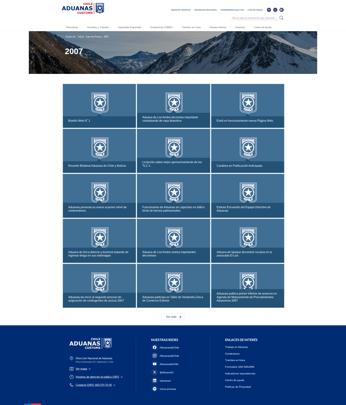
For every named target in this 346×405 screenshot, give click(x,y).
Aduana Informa (218, 27)
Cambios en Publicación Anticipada (239, 165)
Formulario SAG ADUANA (239, 366)
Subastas (240, 27)
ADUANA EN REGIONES (205, 10)
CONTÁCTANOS (255, 10)
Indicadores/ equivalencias (240, 373)
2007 (106, 36)
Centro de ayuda (234, 380)
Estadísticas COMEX (161, 27)
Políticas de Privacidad (238, 386)
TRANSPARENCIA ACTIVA (232, 10)
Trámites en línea (235, 360)
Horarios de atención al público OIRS (97, 376)
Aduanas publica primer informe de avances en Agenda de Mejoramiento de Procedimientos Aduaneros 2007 (247, 297)
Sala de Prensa (94, 36)
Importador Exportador (129, 27)
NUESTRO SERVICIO (181, 10)
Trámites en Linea (191, 27)
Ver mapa (81, 368)
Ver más (171, 316)
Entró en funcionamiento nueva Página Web (245, 120)
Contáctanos (232, 353)
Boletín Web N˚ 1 (79, 120)
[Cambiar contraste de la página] (281, 9)
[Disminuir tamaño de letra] (275, 9)
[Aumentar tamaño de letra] (268, 9)
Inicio (81, 36)
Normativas (72, 27)
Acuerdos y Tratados (98, 27)
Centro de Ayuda (262, 27)
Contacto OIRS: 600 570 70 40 (94, 384)
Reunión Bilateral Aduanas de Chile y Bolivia (97, 165)
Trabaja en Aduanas (236, 347)
